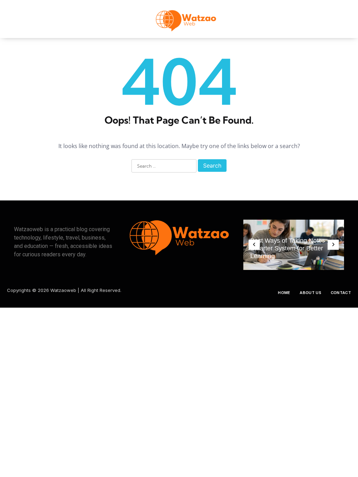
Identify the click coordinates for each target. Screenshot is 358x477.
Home (284, 292)
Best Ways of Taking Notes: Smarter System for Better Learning (288, 248)
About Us (310, 292)
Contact (341, 292)
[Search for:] (163, 166)
